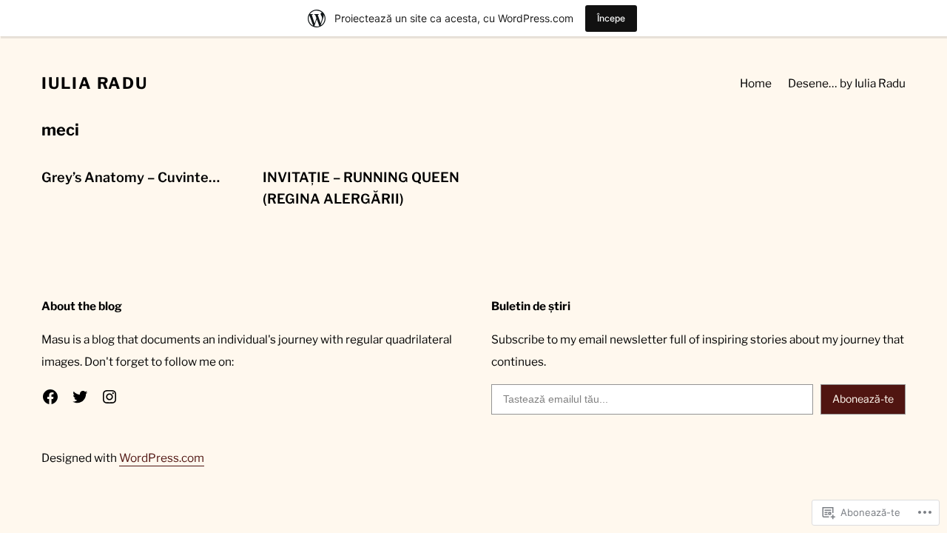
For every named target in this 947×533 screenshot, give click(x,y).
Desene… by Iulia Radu (847, 83)
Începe (611, 18)
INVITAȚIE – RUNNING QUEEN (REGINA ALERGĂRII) (361, 188)
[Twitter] (80, 397)
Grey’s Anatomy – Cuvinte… (130, 177)
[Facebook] (50, 397)
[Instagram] (109, 397)
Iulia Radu (94, 83)
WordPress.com (161, 458)
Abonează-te (863, 398)
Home (756, 83)
